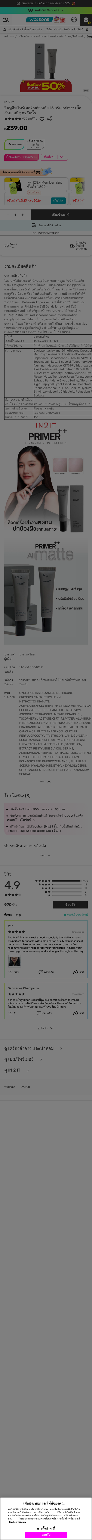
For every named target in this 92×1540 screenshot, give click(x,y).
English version (17, 1522)
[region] (46, 1518)
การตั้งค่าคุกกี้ (46, 1528)
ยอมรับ (46, 1534)
